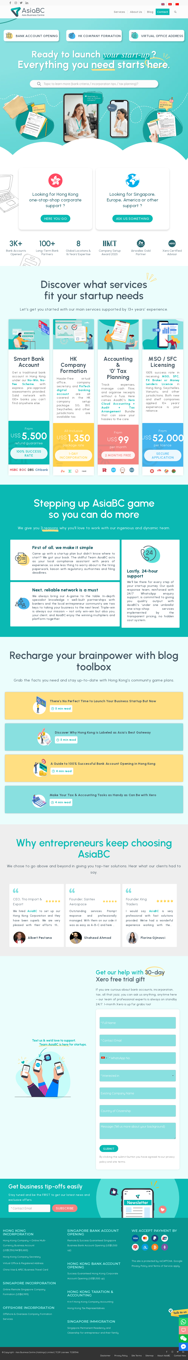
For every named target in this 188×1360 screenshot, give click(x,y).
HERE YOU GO (55, 219)
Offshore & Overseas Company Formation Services (27, 1316)
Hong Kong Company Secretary (22, 1256)
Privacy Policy (139, 1265)
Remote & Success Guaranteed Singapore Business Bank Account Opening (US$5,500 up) (92, 1245)
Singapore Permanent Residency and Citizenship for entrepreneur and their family (93, 1330)
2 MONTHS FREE (118, 455)
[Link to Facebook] (10, 3)
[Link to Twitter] (21, 3)
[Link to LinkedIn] (27, 3)
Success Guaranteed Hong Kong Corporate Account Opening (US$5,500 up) (92, 1276)
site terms (119, 1161)
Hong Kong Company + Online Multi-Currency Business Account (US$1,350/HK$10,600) (24, 1245)
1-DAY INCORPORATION (73, 456)
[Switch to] (162, 4)
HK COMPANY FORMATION (99, 36)
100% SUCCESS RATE (29, 453)
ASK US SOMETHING (132, 219)
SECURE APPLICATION (163, 456)
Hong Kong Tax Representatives (85, 1308)
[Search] (175, 12)
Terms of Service (163, 1265)
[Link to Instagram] (15, 3)
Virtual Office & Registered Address (23, 1263)
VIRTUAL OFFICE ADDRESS (162, 36)
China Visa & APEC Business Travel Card (25, 1269)
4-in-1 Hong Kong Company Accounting (90, 1301)
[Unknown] (104, 1058)
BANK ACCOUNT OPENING (37, 36)
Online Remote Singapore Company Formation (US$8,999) (24, 1292)
